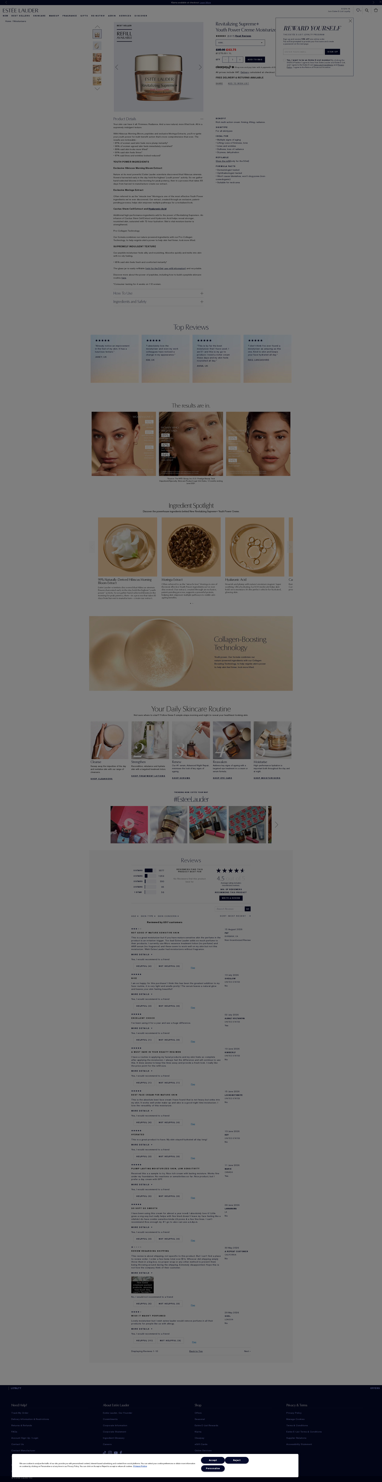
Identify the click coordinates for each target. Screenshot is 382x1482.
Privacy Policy (140, 1466)
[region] (155, 1465)
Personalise (213, 1468)
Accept (213, 1460)
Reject (237, 1460)
